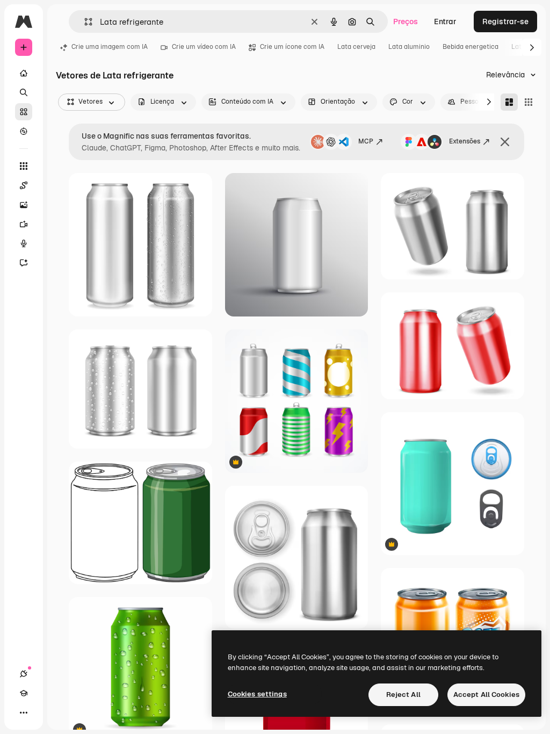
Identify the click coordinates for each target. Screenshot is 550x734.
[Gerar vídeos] (23, 224)
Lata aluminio (409, 46)
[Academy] (23, 693)
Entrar (445, 21)
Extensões (464, 141)
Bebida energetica (470, 46)
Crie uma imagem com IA (109, 46)
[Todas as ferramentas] (23, 166)
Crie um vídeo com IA (204, 46)
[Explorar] (23, 131)
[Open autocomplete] (84, 22)
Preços (405, 21)
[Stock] (23, 111)
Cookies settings (257, 694)
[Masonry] (509, 102)
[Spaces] (23, 185)
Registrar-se (505, 21)
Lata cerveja (356, 46)
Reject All (403, 694)
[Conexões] (23, 673)
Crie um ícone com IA (292, 46)
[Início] (23, 73)
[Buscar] (23, 92)
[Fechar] (504, 141)
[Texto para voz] (23, 243)
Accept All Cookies (486, 694)
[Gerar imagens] (23, 204)
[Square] (528, 102)
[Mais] (23, 712)
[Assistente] (23, 262)
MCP (365, 141)
